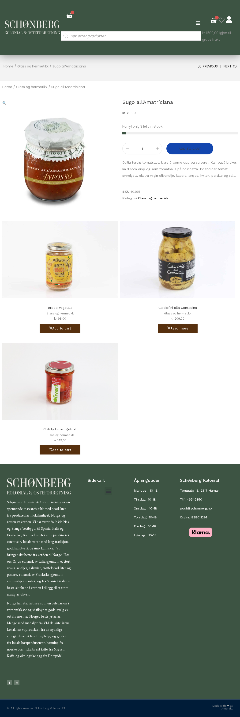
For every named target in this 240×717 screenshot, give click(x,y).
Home (8, 66)
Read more (179, 328)
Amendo (226, 708)
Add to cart (190, 148)
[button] (198, 23)
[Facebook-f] (9, 682)
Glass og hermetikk (33, 66)
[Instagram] (16, 682)
